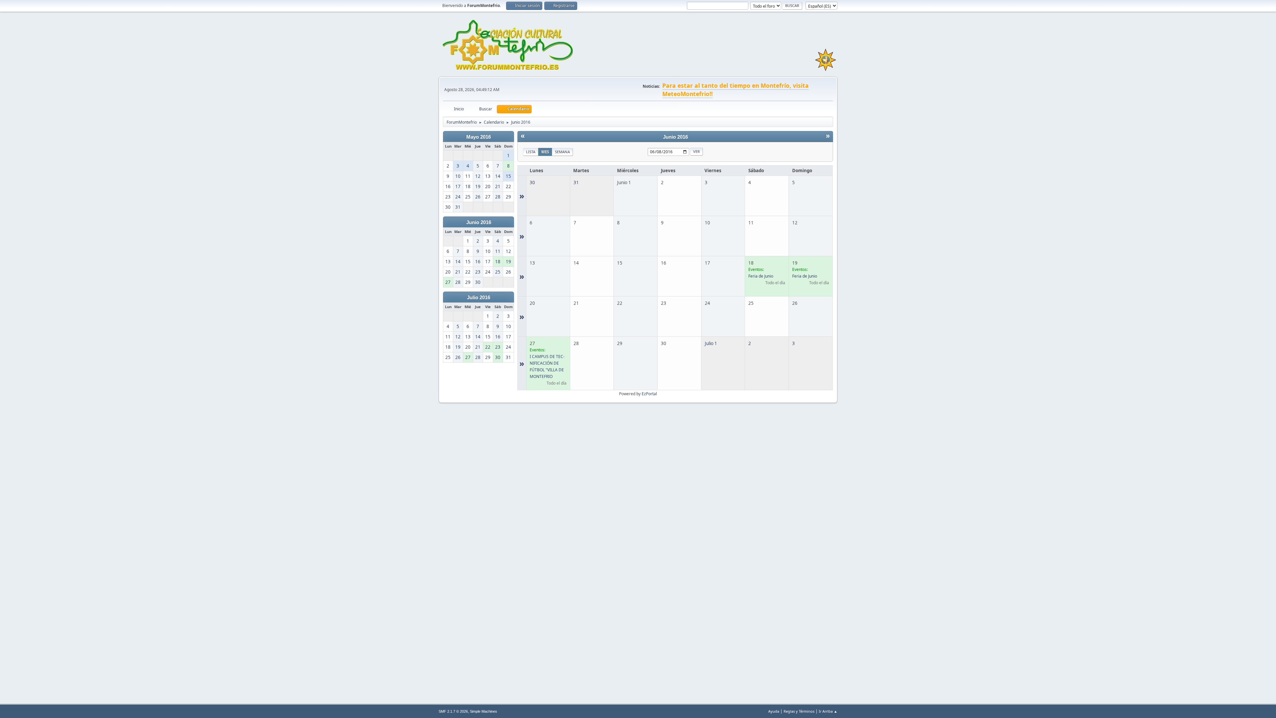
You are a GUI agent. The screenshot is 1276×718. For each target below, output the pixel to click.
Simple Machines (483, 711)
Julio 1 (711, 343)
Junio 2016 (478, 222)
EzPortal (649, 394)
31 (576, 182)
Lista (530, 151)
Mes (545, 151)
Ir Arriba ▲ (828, 711)
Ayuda (773, 711)
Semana (562, 151)
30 (532, 182)
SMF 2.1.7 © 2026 (453, 711)
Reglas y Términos (799, 711)
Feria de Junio (760, 276)
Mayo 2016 (478, 137)
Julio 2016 (478, 297)
